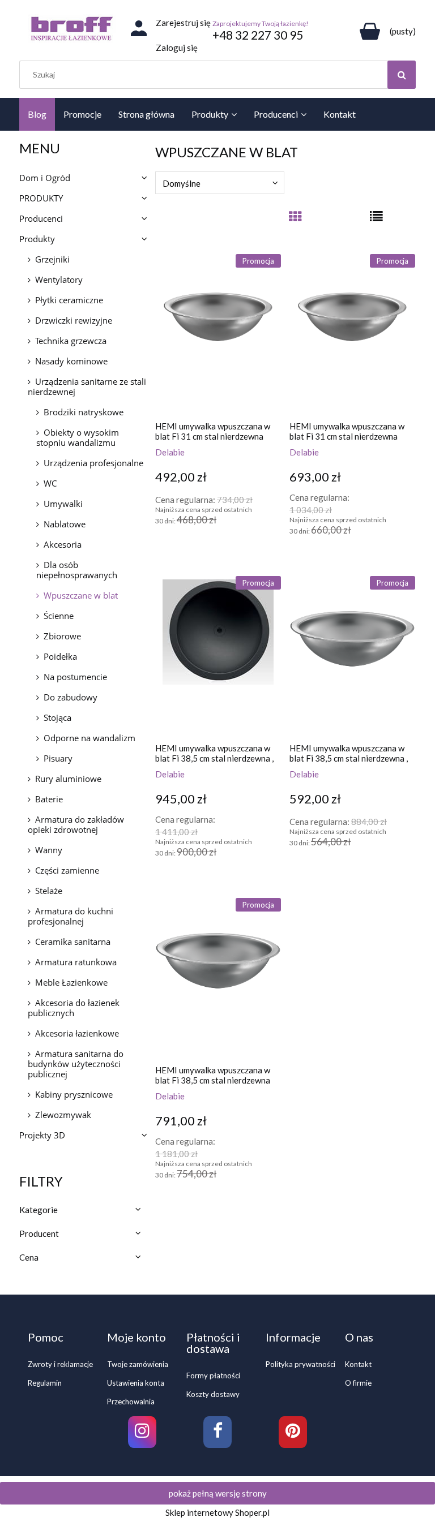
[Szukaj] (401, 75)
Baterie (49, 799)
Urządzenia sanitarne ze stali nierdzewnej (87, 386)
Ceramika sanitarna (72, 941)
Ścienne (59, 615)
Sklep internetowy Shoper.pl (217, 1512)
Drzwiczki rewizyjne (73, 320)
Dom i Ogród (44, 177)
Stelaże (48, 890)
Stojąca (57, 717)
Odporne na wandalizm (89, 737)
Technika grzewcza (70, 340)
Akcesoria (63, 544)
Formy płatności (213, 1375)
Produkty (37, 238)
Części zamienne (67, 870)
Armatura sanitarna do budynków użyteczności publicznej (75, 1064)
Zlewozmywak (63, 1114)
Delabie (170, 452)
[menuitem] (37, 114)
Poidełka (60, 656)
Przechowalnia (131, 1401)
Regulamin (45, 1382)
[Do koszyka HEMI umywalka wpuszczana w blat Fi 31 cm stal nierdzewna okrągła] (166, 556)
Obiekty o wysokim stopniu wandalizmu (77, 437)
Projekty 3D (42, 1135)
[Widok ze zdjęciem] (295, 221)
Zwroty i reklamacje (60, 1364)
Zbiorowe (62, 636)
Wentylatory (59, 279)
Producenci (41, 218)
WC (50, 483)
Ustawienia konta (135, 1382)
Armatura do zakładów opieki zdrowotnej (76, 824)
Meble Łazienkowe (71, 982)
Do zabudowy (70, 697)
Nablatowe (65, 524)
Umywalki (63, 503)
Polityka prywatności (300, 1364)
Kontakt (358, 1364)
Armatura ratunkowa (76, 962)
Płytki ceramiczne (69, 300)
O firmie (358, 1382)
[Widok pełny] (376, 221)
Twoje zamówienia (137, 1364)
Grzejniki (52, 259)
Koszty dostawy (213, 1394)
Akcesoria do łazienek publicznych (74, 1007)
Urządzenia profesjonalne (93, 462)
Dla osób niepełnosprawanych (76, 570)
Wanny (48, 850)
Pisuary (58, 758)
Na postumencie (75, 676)
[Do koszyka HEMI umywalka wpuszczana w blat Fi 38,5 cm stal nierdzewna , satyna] (300, 878)
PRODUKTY (41, 198)
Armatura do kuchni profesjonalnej (70, 916)
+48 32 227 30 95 (257, 35)
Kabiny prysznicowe (74, 1094)
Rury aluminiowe (68, 778)
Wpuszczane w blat (81, 595)
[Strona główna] (72, 28)
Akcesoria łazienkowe (77, 1033)
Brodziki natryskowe (83, 412)
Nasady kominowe (71, 361)
